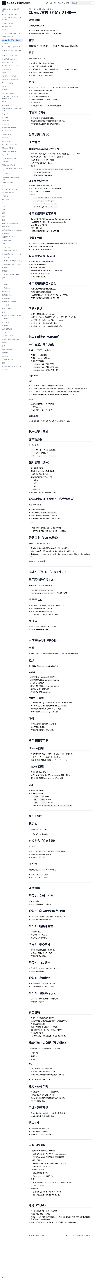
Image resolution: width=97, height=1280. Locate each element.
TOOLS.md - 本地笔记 (8, 165)
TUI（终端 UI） (6, 174)
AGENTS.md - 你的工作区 (9, 14)
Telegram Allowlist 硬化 (9, 158)
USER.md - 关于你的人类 (9, 189)
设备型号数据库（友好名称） (11, 339)
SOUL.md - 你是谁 (7, 148)
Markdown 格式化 (7, 83)
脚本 (3, 278)
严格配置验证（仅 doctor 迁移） (12, 366)
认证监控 (5, 319)
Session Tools (6, 134)
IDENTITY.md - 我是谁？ (9, 76)
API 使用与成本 (6, 26)
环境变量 (5, 271)
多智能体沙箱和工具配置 (9, 250)
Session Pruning (7, 131)
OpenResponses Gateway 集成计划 (11, 109)
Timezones (5, 161)
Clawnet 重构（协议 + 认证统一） (12, 40)
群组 (3, 312)
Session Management (9, 127)
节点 (3, 281)
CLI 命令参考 (6, 43)
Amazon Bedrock (7, 23)
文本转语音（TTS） (8, 359)
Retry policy (5, 121)
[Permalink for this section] (42, 20)
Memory (4, 86)
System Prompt (7, 155)
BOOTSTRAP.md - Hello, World (11, 33)
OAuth (4, 102)
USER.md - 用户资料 (8, 192)
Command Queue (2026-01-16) (11, 47)
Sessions (5, 138)
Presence (5, 117)
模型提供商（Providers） (9, 301)
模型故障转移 (6, 291)
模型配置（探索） (7, 295)
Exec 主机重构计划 (7, 62)
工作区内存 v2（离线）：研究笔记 (12, 261)
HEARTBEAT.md (7, 69)
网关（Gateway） (7, 349)
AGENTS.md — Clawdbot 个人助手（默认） (11, 18)
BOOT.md (5, 30)
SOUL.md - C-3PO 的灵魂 (9, 144)
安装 (3, 206)
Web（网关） (6, 199)
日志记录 (5, 325)
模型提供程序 (6, 298)
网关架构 (5, 353)
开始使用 (5, 284)
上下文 (4, 332)
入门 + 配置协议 (7, 329)
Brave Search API (7, 36)
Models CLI (5, 89)
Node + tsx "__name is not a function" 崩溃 (10, 97)
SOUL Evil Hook (6, 141)
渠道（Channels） (7, 308)
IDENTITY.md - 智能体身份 (10, 79)
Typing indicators (7, 182)
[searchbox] (82, 3)
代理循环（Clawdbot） (9, 237)
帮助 (3, 209)
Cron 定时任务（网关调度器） (11, 55)
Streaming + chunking (9, 151)
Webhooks (5, 203)
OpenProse (5, 105)
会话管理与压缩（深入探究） (11, 274)
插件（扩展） (6, 227)
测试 (3, 213)
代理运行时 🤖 (6, 240)
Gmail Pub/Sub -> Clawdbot (10, 66)
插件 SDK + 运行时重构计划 (10, 223)
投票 (3, 346)
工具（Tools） (6, 257)
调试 (3, 244)
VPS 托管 (5, 196)
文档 (30, 9)
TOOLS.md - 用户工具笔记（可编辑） (12, 169)
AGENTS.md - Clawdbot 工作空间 (11, 10)
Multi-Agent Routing (8, 93)
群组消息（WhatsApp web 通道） (12, 315)
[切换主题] (21, 1277)
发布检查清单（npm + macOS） (12, 254)
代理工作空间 (6, 233)
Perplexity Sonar (7, 114)
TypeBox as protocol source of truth (11, 178)
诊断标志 (5, 370)
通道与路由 (5, 342)
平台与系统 (5, 305)
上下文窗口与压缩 (7, 336)
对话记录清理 (6, 247)
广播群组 (5, 267)
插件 (3, 220)
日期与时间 (5, 322)
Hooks (4, 72)
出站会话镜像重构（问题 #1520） (12, 230)
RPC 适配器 (5, 124)
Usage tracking (6, 186)
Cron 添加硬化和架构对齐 (9, 59)
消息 (3, 363)
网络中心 (5, 356)
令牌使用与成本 (7, 288)
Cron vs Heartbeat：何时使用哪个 (11, 51)
